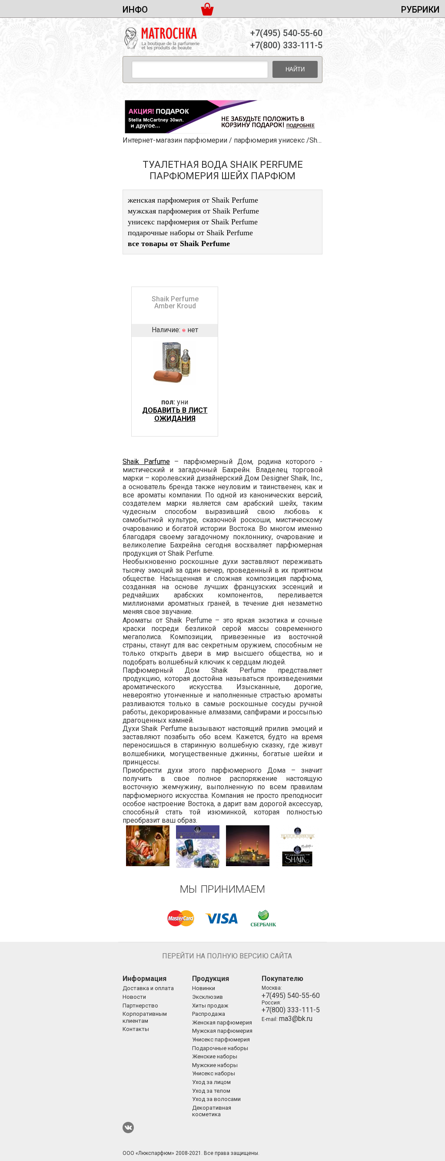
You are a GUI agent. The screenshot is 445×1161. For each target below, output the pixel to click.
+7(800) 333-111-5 (286, 45)
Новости (134, 997)
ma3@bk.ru (295, 1018)
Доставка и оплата (148, 988)
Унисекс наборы (213, 1073)
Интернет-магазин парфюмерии (175, 140)
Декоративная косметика (211, 1111)
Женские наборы (214, 1056)
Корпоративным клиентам (145, 1017)
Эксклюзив (207, 997)
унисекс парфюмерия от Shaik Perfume (193, 221)
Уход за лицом (211, 1082)
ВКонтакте (128, 1127)
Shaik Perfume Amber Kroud (175, 302)
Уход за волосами (216, 1099)
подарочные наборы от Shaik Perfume (190, 232)
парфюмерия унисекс (269, 140)
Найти (295, 69)
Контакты (136, 1029)
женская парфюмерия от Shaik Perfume (193, 200)
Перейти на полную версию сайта (227, 956)
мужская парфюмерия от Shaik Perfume (193, 211)
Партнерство (140, 1005)
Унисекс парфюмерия (221, 1039)
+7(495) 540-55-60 (286, 33)
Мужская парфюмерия (222, 1031)
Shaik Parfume (146, 461)
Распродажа (208, 1014)
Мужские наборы (215, 1065)
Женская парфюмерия (222, 1022)
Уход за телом (211, 1091)
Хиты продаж (210, 1005)
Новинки (203, 988)
